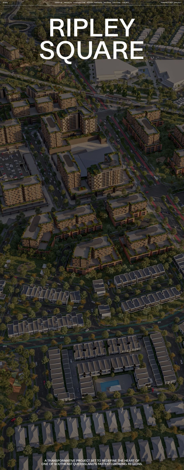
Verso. (5, 2)
